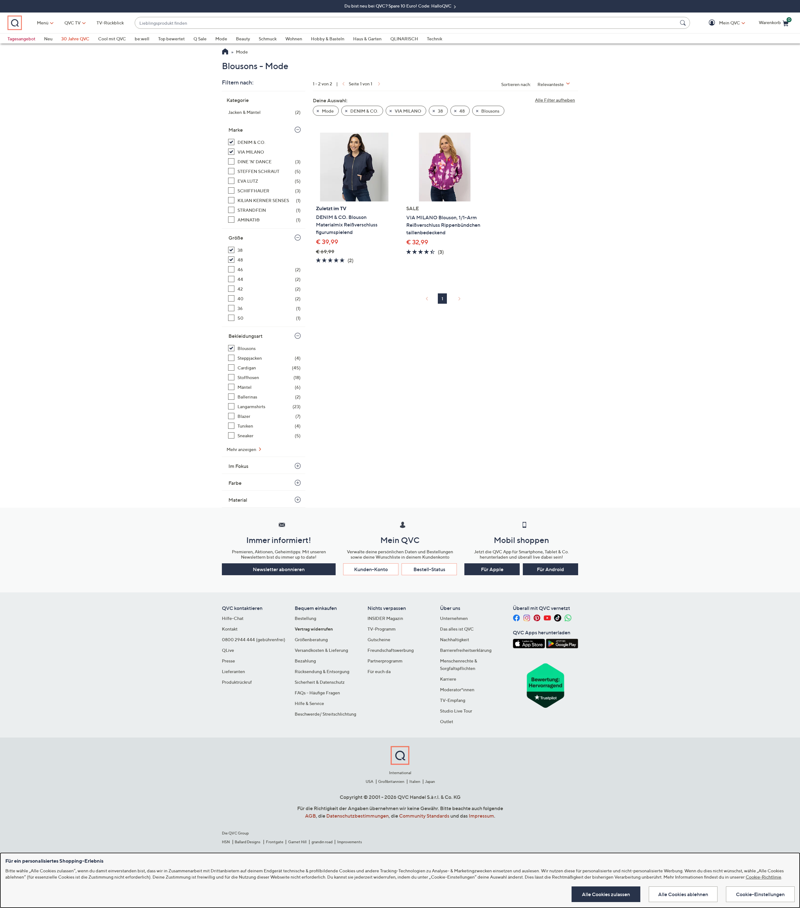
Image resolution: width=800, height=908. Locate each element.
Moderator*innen (457, 689)
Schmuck (268, 38)
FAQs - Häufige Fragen (317, 692)
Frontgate (274, 842)
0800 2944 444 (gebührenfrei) (253, 639)
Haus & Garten (367, 38)
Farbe (235, 483)
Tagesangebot (21, 38)
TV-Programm (382, 629)
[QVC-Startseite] (225, 52)
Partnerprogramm (385, 660)
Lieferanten (233, 671)
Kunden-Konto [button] (371, 569)
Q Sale (200, 38)
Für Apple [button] (492, 569)
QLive (228, 650)
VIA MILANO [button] (407, 111)
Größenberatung (311, 639)
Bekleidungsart (245, 336)
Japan (430, 781)
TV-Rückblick (110, 22)
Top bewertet (171, 38)
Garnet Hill (297, 842)
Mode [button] (327, 111)
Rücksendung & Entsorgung (322, 671)
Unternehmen (454, 618)
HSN (226, 842)
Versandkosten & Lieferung (321, 650)
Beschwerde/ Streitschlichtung (325, 714)
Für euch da (379, 671)
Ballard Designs (248, 842)
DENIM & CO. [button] (363, 111)
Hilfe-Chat (232, 618)
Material (237, 500)
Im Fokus (238, 466)
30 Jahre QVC (75, 38)
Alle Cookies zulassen (606, 894)
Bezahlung (305, 660)
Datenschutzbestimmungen (357, 816)
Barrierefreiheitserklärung (466, 650)
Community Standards (424, 816)
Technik (434, 38)
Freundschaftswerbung (391, 650)
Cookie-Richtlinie (763, 877)
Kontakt (230, 629)
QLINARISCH (404, 38)
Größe (235, 238)
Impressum (481, 816)
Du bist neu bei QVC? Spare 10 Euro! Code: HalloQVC (398, 5)
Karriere (448, 679)
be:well (142, 38)
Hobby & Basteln (327, 38)
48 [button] (461, 111)
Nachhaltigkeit (454, 639)
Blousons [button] (489, 111)
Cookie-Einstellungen (760, 894)
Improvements (349, 842)
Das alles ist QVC (457, 629)
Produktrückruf (237, 682)
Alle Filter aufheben (555, 100)
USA (369, 781)
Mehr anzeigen (242, 449)
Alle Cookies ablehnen (683, 894)
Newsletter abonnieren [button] (279, 569)
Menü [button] (42, 22)
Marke (235, 130)
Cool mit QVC (112, 38)
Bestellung (305, 618)
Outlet (446, 721)
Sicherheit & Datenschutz (320, 682)
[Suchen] (684, 22)
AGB (310, 816)
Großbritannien (391, 781)
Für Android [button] (550, 569)
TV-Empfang (452, 700)
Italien (414, 781)
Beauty (243, 38)
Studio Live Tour (456, 710)
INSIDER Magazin (385, 618)
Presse (228, 660)
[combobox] (406, 23)
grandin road (322, 842)
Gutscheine (379, 639)
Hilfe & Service (309, 703)
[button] (720, 23)
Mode (221, 38)
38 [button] (440, 111)
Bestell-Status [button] (429, 569)
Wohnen (293, 38)
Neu (48, 38)
